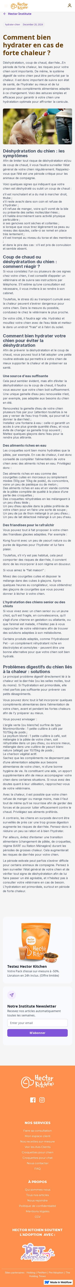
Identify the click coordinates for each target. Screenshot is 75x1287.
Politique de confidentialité (37, 1206)
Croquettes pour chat (38, 1157)
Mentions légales (37, 1211)
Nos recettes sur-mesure (37, 1141)
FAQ (37, 1168)
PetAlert (42, 1272)
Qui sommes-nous (37, 1189)
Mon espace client (37, 1136)
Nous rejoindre (37, 1200)
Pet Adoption (56, 1272)
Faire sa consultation (37, 1130)
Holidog (31, 1272)
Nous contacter (37, 1163)
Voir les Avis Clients (37, 1147)
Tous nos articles (37, 1195)
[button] (5, 6)
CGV (37, 1216)
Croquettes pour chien (37, 1152)
